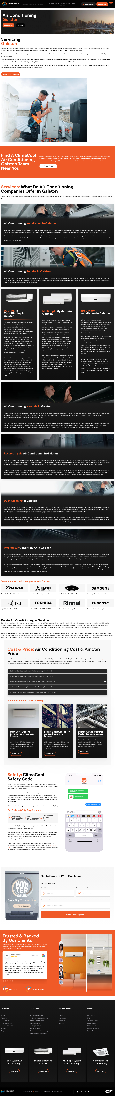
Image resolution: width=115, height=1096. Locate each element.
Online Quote (91, 1023)
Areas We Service (6, 1023)
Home (3, 1015)
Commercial (32, 4)
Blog (2, 1031)
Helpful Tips (16, 754)
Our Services (5, 1021)
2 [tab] (5, 981)
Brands (68, 3)
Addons (3, 1028)
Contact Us (62, 5)
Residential (25, 4)
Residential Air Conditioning (38, 1033)
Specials (51, 3)
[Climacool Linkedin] (88, 1092)
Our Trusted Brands (7, 1026)
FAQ (88, 1018)
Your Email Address (46, 900)
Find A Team (48, 166)
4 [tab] (10, 981)
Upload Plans (91, 1031)
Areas (73, 3)
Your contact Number (82, 888)
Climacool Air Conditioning (42, 1092)
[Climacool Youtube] (85, 1092)
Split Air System (35, 1028)
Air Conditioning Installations (39, 1018)
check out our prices (100, 659)
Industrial (40, 4)
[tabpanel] (25, 965)
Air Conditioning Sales (36, 1015)
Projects (62, 3)
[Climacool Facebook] (77, 1092)
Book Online (102, 4)
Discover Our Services (11, 74)
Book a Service (92, 1026)
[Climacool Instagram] (81, 1092)
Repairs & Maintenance (37, 1021)
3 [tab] (8, 981)
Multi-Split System (35, 1026)
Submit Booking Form (75, 914)
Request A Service (93, 1028)
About (57, 3)
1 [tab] (3, 981)
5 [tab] (12, 981)
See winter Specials (22, 906)
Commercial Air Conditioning (39, 1031)
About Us (4, 1018)
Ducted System (35, 1023)
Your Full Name (45, 888)
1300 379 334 (89, 4)
